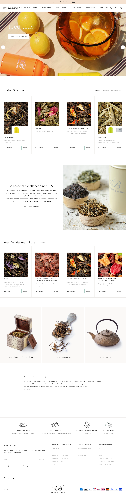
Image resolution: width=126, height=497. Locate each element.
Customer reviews (84, 449)
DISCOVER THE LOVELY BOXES (19, 42)
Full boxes (106, 90)
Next (123, 47)
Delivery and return (106, 461)
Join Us (54, 464)
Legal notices (57, 461)
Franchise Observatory (60, 458)
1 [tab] (61, 79)
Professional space (106, 458)
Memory (38, 128)
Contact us (87, 433)
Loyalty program (84, 452)
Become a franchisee (60, 455)
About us (55, 449)
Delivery (102, 455)
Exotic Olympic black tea (77, 128)
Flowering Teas (116, 90)
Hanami (7, 279)
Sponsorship (82, 455)
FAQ (100, 449)
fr (4, 490)
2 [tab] (64, 79)
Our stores (56, 452)
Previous (3, 47)
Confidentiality (105, 464)
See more (27, 389)
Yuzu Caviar (9, 137)
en (8, 490)
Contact (102, 452)
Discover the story (31, 206)
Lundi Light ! (103, 137)
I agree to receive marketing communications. (24, 466)
